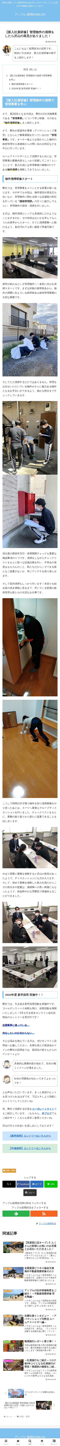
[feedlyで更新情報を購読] (16, 1214)
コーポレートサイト (43, 1109)
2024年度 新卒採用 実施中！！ (26, 88)
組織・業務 (10, 1170)
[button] (30, 1192)
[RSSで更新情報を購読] (44, 1214)
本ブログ (47, 1113)
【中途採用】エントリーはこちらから (30, 1148)
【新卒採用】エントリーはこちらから (30, 1136)
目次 (25, 69)
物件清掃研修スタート (22, 84)
